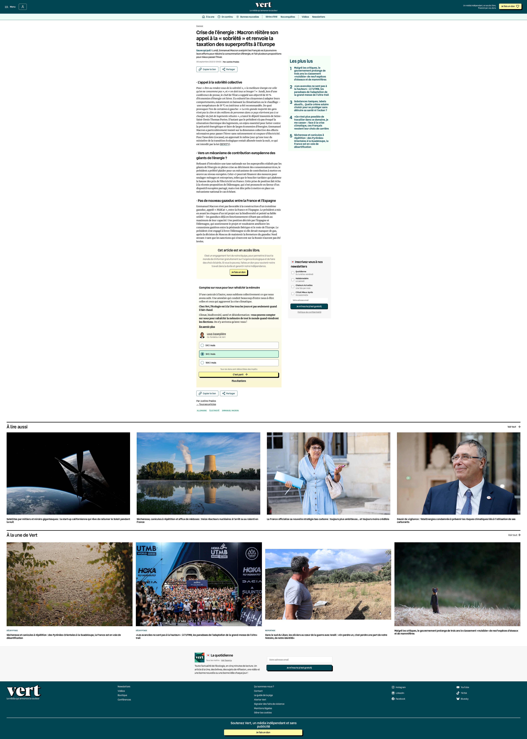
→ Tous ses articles (206, 404)
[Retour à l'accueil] (263, 5)
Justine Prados (232, 61)
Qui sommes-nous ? (264, 686)
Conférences (124, 699)
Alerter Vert (260, 699)
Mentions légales (263, 708)
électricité (214, 410)
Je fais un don (508, 6)
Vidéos (121, 690)
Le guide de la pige (263, 695)
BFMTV (224, 144)
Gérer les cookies (263, 712)
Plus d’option (239, 380)
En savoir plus (207, 326)
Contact (258, 690)
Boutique (122, 695)
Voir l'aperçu (226, 660)
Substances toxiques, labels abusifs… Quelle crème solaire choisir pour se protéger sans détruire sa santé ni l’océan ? (311, 106)
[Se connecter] (23, 7)
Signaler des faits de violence (269, 703)
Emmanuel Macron (230, 410)
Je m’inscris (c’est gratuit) (309, 306)
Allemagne (202, 410)
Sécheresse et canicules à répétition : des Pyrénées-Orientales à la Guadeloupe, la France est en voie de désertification (311, 140)
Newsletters (124, 686)
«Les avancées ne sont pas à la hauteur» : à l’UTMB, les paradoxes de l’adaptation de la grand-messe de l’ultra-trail (311, 90)
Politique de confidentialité (309, 312)
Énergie (199, 26)
